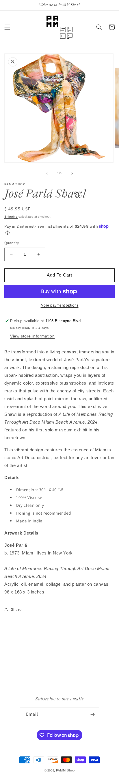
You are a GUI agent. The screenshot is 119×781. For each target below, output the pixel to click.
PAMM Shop (65, 770)
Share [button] (16, 609)
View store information (32, 336)
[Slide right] (72, 173)
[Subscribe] (92, 714)
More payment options (60, 305)
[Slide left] (46, 173)
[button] (7, 27)
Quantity (11, 242)
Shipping (11, 216)
